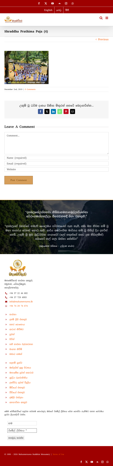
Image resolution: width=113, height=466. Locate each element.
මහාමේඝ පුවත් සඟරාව (21, 372)
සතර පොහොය (17, 324)
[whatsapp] (108, 462)
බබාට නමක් (15, 354)
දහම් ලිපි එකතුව (18, 319)
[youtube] (92, 462)
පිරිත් (11, 339)
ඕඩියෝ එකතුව (17, 387)
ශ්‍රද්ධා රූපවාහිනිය (18, 377)
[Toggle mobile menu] (107, 17)
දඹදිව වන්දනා (16, 397)
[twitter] (86, 462)
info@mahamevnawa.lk (21, 301)
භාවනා (12, 314)
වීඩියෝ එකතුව (17, 392)
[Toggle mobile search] (101, 17)
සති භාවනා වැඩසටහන (21, 344)
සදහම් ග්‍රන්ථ (15, 362)
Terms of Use (58, 454)
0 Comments (30, 89)
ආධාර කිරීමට (16, 329)
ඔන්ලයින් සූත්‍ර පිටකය (20, 367)
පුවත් (12, 334)
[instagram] (102, 462)
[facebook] (81, 462)
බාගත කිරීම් (15, 349)
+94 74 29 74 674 (18, 306)
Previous (103, 39)
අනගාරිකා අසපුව (18, 402)
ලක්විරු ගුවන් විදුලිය (19, 382)
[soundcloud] (97, 462)
